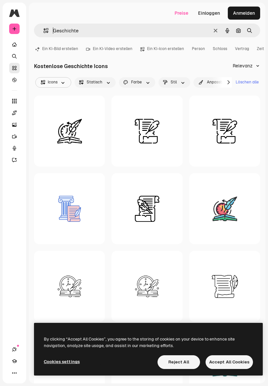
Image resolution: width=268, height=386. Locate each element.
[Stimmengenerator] (14, 148)
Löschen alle (247, 82)
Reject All (178, 362)
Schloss (220, 48)
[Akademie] (14, 361)
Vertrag (242, 48)
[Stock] (14, 68)
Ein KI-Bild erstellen (60, 48)
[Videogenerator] (14, 136)
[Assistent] (14, 160)
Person (198, 48)
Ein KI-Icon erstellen (165, 48)
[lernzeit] (146, 286)
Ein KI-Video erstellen (112, 48)
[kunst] (224, 131)
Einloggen (209, 13)
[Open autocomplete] (43, 30)
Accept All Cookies (229, 362)
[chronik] (224, 286)
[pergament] (146, 208)
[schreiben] (69, 286)
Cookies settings (62, 361)
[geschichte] (69, 131)
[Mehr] (14, 373)
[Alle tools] (14, 101)
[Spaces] (14, 113)
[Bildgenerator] (14, 124)
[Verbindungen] (14, 349)
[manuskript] (146, 131)
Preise (181, 13)
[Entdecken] (14, 80)
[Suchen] (14, 56)
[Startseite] (14, 44)
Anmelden (244, 13)
